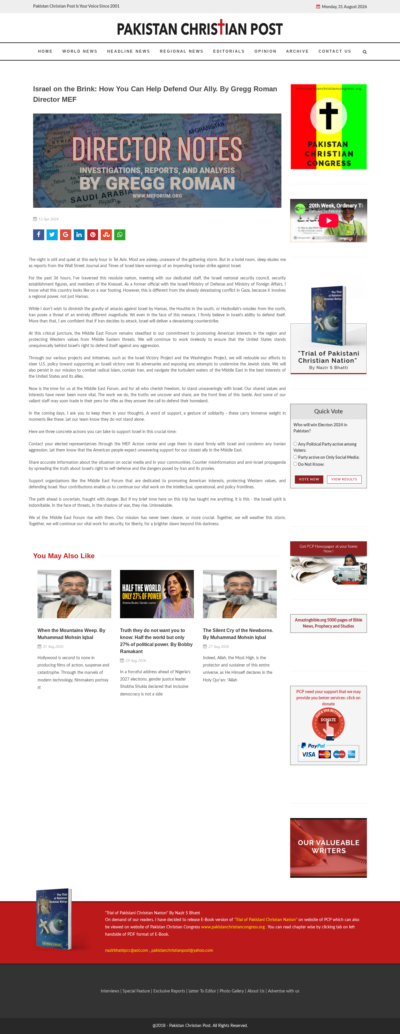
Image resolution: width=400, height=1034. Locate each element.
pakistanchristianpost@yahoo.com (182, 951)
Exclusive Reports (169, 991)
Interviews (110, 991)
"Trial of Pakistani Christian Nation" (266, 920)
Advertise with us (283, 991)
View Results (344, 479)
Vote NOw (309, 479)
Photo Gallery (231, 991)
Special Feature (137, 991)
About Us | (257, 991)
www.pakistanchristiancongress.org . (233, 927)
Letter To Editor (203, 991)
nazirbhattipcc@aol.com (127, 951)
